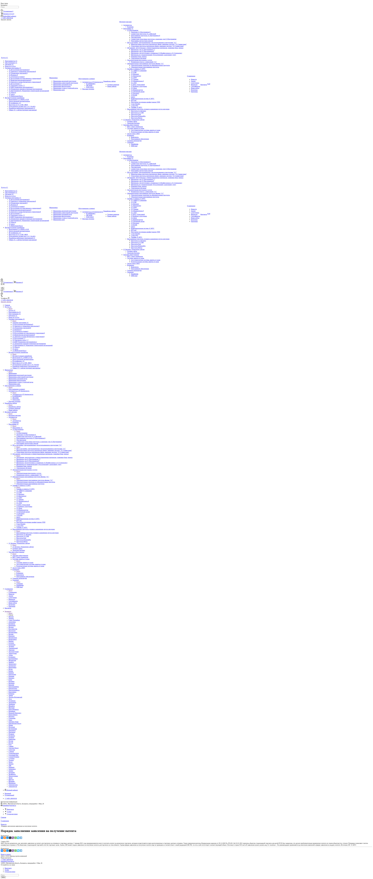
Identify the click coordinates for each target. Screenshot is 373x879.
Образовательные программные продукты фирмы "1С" (34, 480)
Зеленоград (12, 665)
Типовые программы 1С (20, 322)
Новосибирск (13, 715)
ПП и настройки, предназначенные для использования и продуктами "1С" (41, 449)
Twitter (9, 812)
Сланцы (11, 751)
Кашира (11, 673)
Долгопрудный (14, 651)
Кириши (11, 676)
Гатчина (11, 643)
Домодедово (13, 653)
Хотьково (12, 772)
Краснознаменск (14, 690)
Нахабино (12, 711)
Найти (3, 877)
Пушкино (12, 736)
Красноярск (12, 692)
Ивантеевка (12, 667)
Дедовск (11, 646)
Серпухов (12, 750)
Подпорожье (13, 729)
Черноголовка (13, 776)
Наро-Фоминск (14, 709)
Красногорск (13, 688)
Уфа (10, 765)
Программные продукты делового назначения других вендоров (37, 533)
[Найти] (1, 9)
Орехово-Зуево (13, 722)
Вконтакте (10, 809)
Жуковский (12, 660)
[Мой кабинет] (2, 280)
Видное (11, 627)
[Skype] (18, 838)
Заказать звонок (6, 302)
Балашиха (12, 623)
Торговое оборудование (20, 555)
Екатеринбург (13, 658)
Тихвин (11, 760)
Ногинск (11, 716)
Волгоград (12, 630)
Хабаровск (12, 769)
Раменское (12, 739)
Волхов (11, 634)
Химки (11, 771)
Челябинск (12, 774)
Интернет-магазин (15, 415)
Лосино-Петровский (15, 697)
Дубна (11, 655)
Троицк (11, 764)
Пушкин (11, 734)
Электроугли (13, 786)
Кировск (11, 678)
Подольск (12, 727)
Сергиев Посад (14, 748)
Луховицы (12, 701)
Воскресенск (13, 637)
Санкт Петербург (14, 620)
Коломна (11, 681)
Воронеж (12, 636)
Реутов (11, 741)
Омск (10, 720)
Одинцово (12, 718)
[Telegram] (21, 838)
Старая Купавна (14, 757)
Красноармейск (14, 687)
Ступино (11, 758)
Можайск (12, 706)
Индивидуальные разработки (22, 356)
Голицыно (12, 644)
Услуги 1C (12, 310)
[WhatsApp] (15, 838)
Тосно (11, 762)
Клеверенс (19, 573)
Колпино (11, 683)
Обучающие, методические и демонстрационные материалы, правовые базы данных (44, 457)
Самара (11, 746)
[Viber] (13, 838)
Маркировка (13, 373)
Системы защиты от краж (24, 562)
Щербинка (12, 783)
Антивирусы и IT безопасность (22, 394)
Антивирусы (16, 420)
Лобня (11, 695)
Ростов (11, 743)
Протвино (12, 732)
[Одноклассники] (4, 838)
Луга (10, 699)
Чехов (10, 778)
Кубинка (11, 694)
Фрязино (11, 767)
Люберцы (12, 704)
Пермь (11, 725)
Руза (10, 744)
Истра (11, 669)
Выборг (11, 641)
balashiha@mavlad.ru (9, 805)
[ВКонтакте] (2, 838)
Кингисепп (12, 674)
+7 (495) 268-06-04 (7, 18)
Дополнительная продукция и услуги (28, 473)
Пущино (11, 737)
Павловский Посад (15, 723)
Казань (11, 671)
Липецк (11, 618)
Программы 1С (17, 428)
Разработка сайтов (15, 406)
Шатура (11, 779)
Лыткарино (12, 702)
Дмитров (11, 650)
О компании (13, 592)
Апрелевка (12, 622)
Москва (11, 616)
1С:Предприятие (21, 433)
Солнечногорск (14, 753)
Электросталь (13, 785)
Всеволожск (13, 639)
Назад (10, 308)
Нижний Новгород (15, 713)
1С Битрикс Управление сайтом (23, 547)
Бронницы (12, 625)
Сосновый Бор (13, 755)
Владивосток (13, 629)
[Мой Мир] (7, 838)
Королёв (11, 685)
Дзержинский (13, 648)
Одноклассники (12, 814)
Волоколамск (13, 632)
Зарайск (11, 662)
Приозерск (12, 730)
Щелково (12, 781)
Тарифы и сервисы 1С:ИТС (25, 489)
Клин (10, 680)
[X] (10, 838)
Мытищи (12, 708)
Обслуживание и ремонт (17, 389)
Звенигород (12, 664)
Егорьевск (12, 657)
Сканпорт (19, 583)
